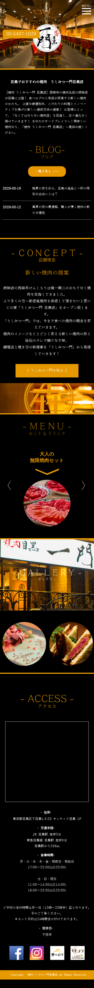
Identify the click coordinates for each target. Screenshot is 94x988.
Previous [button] (13, 485)
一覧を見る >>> (47, 171)
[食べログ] (57, 954)
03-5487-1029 (21, 34)
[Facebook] (16, 954)
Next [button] (87, 485)
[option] (47, 485)
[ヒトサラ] (77, 954)
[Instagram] (37, 954)
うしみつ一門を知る (47, 371)
